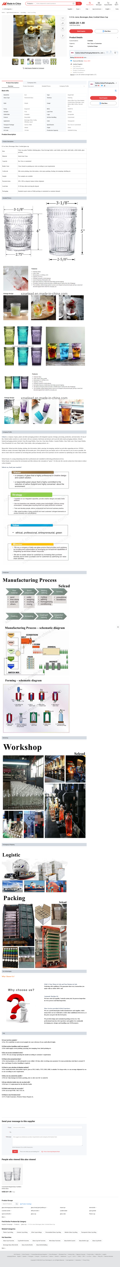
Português (30, 1256)
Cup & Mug (23, 12)
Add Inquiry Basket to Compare (34, 68)
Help (87, 9)
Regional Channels (80, 1254)
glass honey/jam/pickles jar (38, 1207)
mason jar (62, 1207)
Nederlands (63, 1256)
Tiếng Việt (100, 1256)
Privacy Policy (86, 1260)
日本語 (79, 1256)
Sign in (116, 4)
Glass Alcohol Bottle (27, 1245)
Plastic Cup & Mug (8, 1232)
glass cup (33, 1214)
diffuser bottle (35, 1210)
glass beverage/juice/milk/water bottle (12, 1207)
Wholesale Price (62, 1254)
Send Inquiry (81, 31)
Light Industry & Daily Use (13, 12)
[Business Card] (115, 90)
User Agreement (70, 1260)
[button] (81, 86)
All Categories (8, 9)
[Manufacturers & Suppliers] (11, 3)
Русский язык (44, 1256)
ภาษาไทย (88, 1256)
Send (15, 1151)
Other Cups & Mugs (36, 1232)
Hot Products (17, 1254)
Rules (117, 9)
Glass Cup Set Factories (39, 1240)
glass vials (63, 1214)
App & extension (96, 9)
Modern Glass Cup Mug (71, 1232)
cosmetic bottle (6, 1210)
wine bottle (92, 1207)
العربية (69, 1256)
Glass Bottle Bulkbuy (42, 1245)
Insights (104, 1254)
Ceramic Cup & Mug (22, 1232)
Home (3, 12)
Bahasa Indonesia (108, 1256)
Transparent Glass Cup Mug (88, 1232)
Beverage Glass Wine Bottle (10, 1245)
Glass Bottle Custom (69, 1240)
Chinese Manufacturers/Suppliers (39, 1254)
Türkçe (94, 1256)
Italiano (51, 1256)
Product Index (90, 1254)
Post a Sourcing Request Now (50, 1151)
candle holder (63, 1210)
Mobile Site (98, 1254)
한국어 (74, 1256)
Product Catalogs (26, 1204)
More (3, 1248)
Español (24, 1256)
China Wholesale (53, 1254)
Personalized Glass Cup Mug (53, 1232)
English (19, 1256)
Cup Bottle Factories (23, 1240)
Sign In (72, 74)
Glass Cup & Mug (32, 12)
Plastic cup (92, 1214)
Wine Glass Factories (54, 1240)
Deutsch (57, 1256)
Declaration (78, 1260)
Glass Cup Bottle (96, 1240)
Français (37, 1256)
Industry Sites (71, 1254)
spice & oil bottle (6, 1214)
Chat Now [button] (108, 31)
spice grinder (92, 1210)
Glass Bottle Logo (84, 1240)
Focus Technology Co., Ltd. (48, 1260)
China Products (25, 1254)
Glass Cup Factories (8, 1240)
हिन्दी (84, 1256)
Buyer (78, 9)
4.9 (96, 85)
